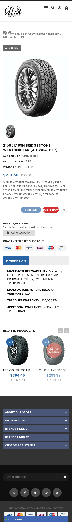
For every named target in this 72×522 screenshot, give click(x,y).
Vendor (8, 167)
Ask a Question (21, 233)
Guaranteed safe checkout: (24, 241)
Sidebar (13, 48)
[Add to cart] (24, 362)
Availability (11, 156)
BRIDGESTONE (26, 167)
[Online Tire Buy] (36, 514)
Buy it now (51, 209)
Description (16, 261)
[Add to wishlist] (64, 210)
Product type (13, 161)
